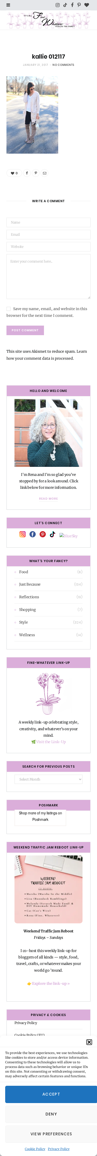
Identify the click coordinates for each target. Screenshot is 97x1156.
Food (23, 572)
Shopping (27, 609)
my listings (49, 812)
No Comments (63, 65)
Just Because (30, 584)
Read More (48, 499)
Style (23, 622)
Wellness (27, 635)
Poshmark (40, 819)
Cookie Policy (35, 1149)
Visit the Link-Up (51, 742)
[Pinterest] (36, 173)
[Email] (44, 173)
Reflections (29, 597)
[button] (89, 1042)
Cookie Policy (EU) (29, 1035)
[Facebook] (27, 173)
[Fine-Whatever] (48, 20)
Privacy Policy (59, 1149)
